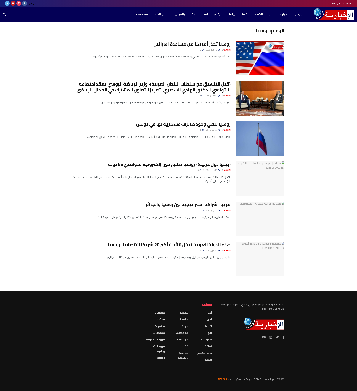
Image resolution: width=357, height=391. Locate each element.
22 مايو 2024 (212, 130)
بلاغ (210, 332)
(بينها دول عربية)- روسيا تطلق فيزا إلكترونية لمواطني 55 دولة (169, 164)
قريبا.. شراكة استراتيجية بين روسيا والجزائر (188, 204)
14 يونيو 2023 (212, 210)
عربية (185, 326)
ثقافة (244, 14)
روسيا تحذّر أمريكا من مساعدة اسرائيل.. (191, 44)
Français (142, 14)
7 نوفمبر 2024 (211, 96)
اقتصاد (258, 14)
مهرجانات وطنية (159, 348)
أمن (271, 14)
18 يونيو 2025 (212, 50)
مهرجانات (162, 14)
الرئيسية (299, 14)
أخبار (285, 14)
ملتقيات (160, 326)
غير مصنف (182, 332)
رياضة (231, 14)
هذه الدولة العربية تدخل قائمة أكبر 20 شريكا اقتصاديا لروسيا (169, 244)
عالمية (184, 319)
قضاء (204, 14)
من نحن (32, 3)
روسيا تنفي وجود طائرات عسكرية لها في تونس (183, 124)
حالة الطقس (204, 352)
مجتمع (218, 14)
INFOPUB (222, 379)
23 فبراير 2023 (212, 250)
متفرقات (159, 312)
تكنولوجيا (206, 339)
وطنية (161, 357)
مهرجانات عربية (155, 339)
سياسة (184, 312)
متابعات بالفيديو (184, 14)
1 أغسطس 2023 (210, 170)
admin (227, 50)
